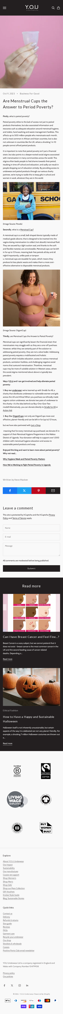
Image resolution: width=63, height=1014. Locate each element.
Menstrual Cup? (27, 229)
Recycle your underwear (13, 937)
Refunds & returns (10, 920)
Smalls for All (50, 407)
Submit (31, 568)
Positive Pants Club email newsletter (18, 950)
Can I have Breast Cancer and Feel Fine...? (31, 636)
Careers (6, 947)
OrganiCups (18, 416)
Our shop (7, 940)
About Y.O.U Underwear (13, 861)
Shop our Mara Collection (14, 888)
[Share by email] (53, 490)
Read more (7, 659)
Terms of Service (19, 518)
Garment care (9, 933)
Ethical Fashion (10, 710)
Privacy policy (9, 973)
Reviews (6, 927)
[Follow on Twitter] (12, 985)
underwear (17, 390)
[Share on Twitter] (24, 490)
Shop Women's (9, 878)
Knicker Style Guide (11, 895)
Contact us (7, 913)
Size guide (7, 923)
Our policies (8, 976)
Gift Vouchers (9, 891)
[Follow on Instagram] (19, 985)
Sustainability (9, 868)
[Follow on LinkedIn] (27, 985)
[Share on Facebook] (10, 490)
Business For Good (29, 93)
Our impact (8, 864)
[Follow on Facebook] (4, 985)
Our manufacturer (10, 871)
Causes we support (11, 874)
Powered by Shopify (42, 994)
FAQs (5, 930)
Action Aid (7, 410)
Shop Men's (8, 881)
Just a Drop (36, 425)
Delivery (6, 917)
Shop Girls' (7, 885)
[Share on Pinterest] (39, 490)
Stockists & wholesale (12, 943)
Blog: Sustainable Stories (13, 898)
